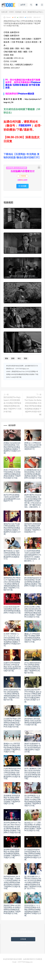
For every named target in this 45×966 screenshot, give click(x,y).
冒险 (6, 358)
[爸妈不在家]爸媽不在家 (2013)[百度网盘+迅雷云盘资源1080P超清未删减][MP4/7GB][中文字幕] (32, 748)
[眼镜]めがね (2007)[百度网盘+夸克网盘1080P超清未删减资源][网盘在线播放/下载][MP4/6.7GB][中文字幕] (12, 748)
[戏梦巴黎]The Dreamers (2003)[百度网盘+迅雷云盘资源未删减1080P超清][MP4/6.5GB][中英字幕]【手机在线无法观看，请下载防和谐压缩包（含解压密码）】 (32, 501)
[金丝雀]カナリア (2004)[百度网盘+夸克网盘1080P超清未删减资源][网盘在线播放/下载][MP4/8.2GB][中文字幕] (32, 826)
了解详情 (23, 944)
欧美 (24, 12)
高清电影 (18, 12)
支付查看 (23, 186)
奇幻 (19, 358)
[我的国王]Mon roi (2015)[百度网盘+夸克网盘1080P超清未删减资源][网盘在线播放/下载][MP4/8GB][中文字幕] (12, 909)
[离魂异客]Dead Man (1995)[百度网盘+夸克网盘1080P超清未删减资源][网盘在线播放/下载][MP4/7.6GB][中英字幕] (22, 374)
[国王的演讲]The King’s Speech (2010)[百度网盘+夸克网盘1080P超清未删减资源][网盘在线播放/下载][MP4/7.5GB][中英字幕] (12, 405)
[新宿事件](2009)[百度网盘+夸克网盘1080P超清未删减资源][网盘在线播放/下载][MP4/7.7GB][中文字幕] (12, 853)
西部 (25, 358)
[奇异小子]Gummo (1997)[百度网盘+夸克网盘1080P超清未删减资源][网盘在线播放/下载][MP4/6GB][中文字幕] (12, 474)
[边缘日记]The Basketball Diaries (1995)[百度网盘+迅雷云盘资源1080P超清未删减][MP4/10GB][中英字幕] (12, 667)
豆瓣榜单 (21, 17)
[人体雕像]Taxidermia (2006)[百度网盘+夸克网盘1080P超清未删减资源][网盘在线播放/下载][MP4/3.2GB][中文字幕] (32, 474)
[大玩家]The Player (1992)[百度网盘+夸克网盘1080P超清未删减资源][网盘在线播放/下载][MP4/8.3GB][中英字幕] (12, 723)
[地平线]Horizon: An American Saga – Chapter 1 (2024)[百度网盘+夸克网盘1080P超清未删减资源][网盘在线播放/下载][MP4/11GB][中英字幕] (12, 883)
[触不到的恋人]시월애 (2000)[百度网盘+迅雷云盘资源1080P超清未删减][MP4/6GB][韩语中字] (12, 555)
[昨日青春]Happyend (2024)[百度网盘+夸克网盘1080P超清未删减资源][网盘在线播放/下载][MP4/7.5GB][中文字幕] (32, 582)
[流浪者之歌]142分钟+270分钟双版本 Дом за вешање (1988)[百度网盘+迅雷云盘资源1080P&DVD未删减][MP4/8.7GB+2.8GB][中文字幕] (32, 696)
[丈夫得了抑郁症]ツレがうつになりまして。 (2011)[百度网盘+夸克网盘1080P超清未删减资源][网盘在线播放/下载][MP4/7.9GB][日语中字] (12, 640)
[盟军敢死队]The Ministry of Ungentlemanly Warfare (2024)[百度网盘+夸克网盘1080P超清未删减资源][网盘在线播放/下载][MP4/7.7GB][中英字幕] (12, 584)
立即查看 (23, 939)
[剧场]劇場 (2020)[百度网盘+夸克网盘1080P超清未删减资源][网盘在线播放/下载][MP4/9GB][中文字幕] (12, 800)
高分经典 (29, 17)
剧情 (12, 358)
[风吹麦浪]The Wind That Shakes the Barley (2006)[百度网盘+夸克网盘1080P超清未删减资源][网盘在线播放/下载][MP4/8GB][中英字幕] (32, 406)
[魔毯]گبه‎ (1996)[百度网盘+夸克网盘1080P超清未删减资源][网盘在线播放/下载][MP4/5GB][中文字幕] (32, 638)
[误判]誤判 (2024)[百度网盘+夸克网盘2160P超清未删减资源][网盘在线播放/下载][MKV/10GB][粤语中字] (32, 528)
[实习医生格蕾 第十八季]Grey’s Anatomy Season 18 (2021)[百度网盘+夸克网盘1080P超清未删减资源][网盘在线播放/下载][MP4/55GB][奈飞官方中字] (32, 883)
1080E (11, 12)
